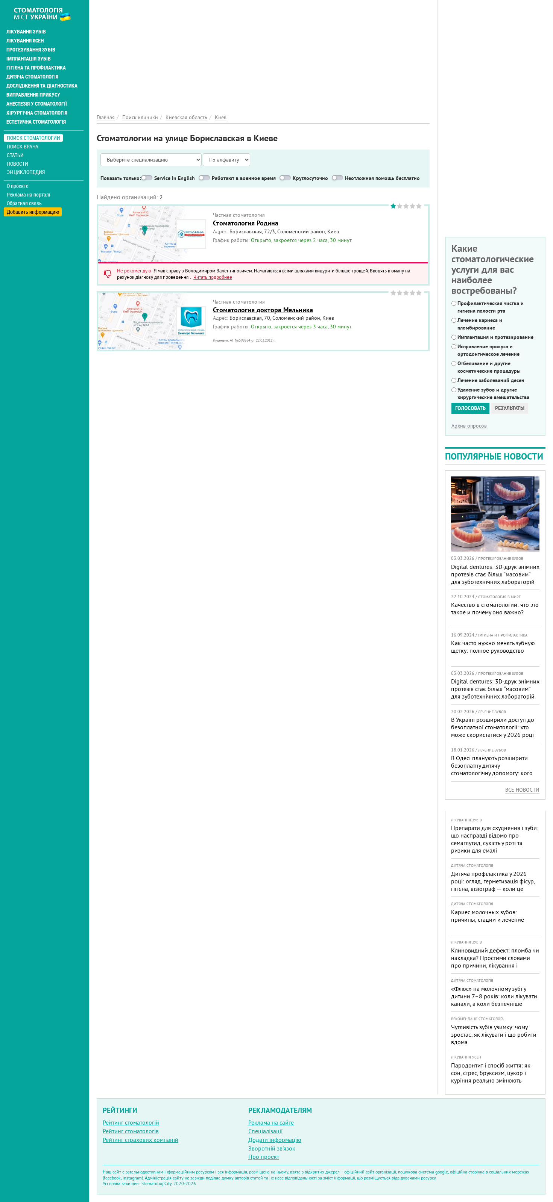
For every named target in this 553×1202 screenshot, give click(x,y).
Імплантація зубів (28, 59)
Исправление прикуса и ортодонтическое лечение (488, 350)
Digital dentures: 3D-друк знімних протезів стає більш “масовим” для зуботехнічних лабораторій (495, 574)
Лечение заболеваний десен (490, 380)
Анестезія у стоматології (36, 104)
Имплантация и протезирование (495, 337)
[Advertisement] (263, 52)
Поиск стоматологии (33, 137)
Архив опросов (469, 425)
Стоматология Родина (245, 223)
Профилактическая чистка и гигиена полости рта (490, 307)
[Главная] (46, 14)
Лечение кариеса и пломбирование (479, 324)
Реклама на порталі (28, 194)
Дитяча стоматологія (32, 77)
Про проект (263, 1156)
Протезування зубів (30, 50)
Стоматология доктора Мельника (263, 309)
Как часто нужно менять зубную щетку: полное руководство (493, 646)
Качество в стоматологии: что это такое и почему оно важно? (495, 608)
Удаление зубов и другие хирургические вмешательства (493, 393)
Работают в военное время (244, 178)
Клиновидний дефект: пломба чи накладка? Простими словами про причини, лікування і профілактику (495, 961)
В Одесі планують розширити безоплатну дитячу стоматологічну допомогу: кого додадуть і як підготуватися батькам (492, 773)
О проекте (17, 186)
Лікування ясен (25, 41)
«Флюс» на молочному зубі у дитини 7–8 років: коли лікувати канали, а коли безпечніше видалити (494, 1000)
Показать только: (120, 178)
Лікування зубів (26, 32)
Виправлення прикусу (33, 95)
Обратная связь (24, 203)
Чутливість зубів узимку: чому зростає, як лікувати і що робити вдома (493, 1034)
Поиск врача (22, 146)
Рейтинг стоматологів (131, 1131)
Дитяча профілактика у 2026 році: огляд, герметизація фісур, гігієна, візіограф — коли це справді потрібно (493, 885)
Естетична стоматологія (36, 122)
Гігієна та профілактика (36, 68)
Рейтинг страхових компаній (140, 1139)
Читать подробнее (212, 277)
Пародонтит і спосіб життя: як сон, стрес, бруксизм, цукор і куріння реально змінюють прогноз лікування (490, 1076)
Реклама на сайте (271, 1122)
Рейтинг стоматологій (131, 1122)
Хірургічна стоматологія (36, 113)
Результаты (509, 408)
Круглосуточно (310, 178)
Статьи (15, 155)
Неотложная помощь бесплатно (382, 178)
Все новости (522, 789)
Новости (17, 163)
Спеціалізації (265, 1131)
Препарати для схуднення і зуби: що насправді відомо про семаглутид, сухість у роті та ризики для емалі (494, 839)
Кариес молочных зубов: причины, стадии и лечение (487, 915)
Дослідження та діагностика (41, 86)
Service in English (174, 178)
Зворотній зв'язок (271, 1148)
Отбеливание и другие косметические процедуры (489, 367)
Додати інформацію (274, 1139)
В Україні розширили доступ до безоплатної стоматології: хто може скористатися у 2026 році (492, 727)
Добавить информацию (33, 211)
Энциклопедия (26, 171)
